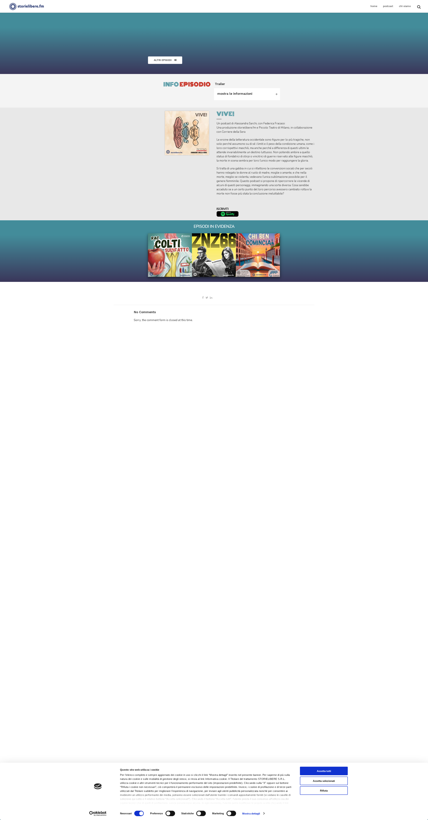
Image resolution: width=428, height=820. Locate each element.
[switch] (170, 813)
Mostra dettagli (251, 813)
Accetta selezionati (324, 780)
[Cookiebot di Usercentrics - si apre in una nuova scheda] (98, 813)
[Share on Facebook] (203, 297)
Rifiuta (324, 790)
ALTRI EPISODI (163, 60)
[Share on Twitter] (206, 297)
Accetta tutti (324, 771)
